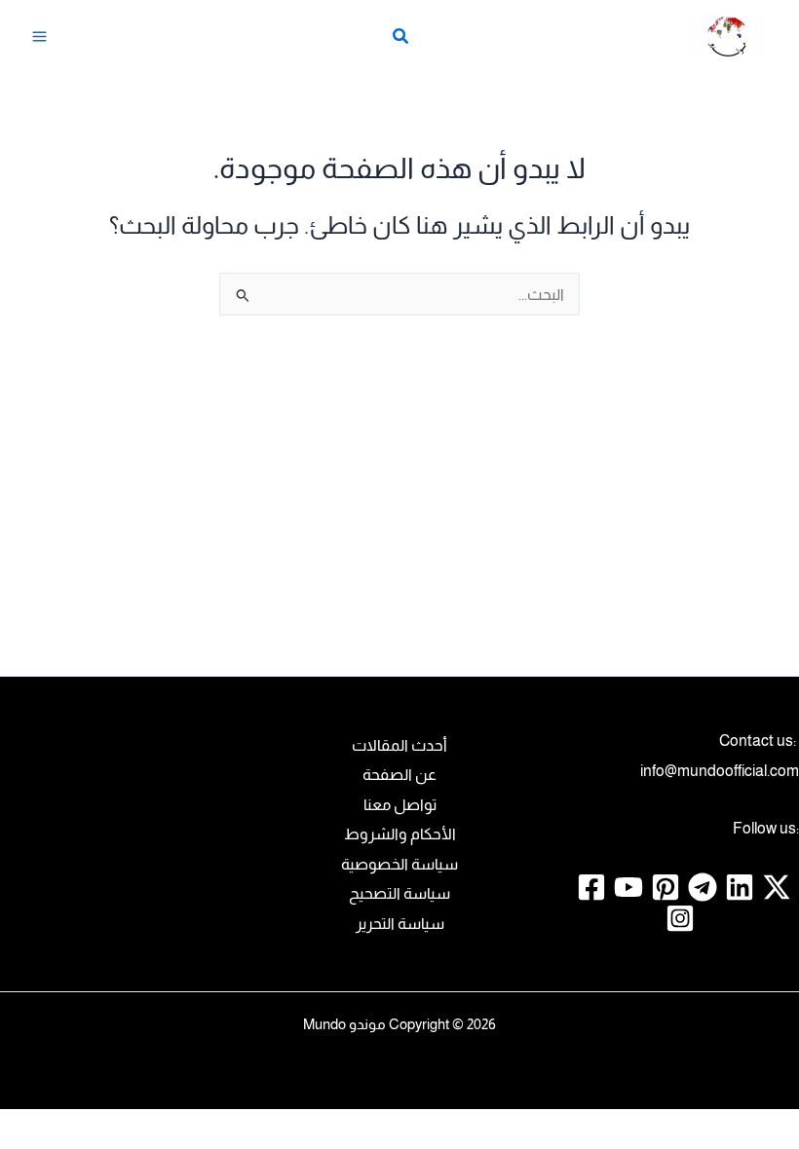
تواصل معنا (400, 804)
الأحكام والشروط (400, 833)
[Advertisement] (399, 515)
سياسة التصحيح (399, 893)
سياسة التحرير (400, 923)
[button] (399, 39)
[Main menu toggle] (39, 37)
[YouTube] (628, 887)
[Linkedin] (739, 887)
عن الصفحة (399, 774)
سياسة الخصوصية (399, 863)
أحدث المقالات (399, 745)
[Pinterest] (665, 887)
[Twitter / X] (776, 887)
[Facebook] (591, 887)
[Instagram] (680, 918)
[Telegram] (702, 887)
